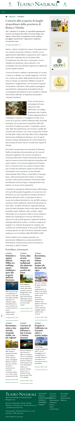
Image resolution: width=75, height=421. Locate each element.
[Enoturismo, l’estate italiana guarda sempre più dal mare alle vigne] (41, 277)
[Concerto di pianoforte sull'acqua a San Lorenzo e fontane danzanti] (26, 344)
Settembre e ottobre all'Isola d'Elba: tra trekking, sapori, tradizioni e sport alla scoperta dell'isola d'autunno (11, 267)
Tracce (12, 17)
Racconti (43, 394)
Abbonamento (54, 400)
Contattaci (52, 396)
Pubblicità (52, 398)
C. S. (19, 45)
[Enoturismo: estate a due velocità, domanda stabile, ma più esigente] (12, 343)
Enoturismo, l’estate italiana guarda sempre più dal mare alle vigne (40, 262)
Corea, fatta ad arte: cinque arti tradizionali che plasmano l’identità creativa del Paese (26, 264)
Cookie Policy (54, 409)
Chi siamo (52, 394)
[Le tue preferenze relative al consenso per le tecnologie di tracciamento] (1, 316)
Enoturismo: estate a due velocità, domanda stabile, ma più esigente (11, 331)
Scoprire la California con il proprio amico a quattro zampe (41, 330)
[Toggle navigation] (3, 11)
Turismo (20, 17)
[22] (37, 4)
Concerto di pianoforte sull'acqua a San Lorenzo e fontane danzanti (25, 331)
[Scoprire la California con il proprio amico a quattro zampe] (41, 341)
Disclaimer (53, 402)
